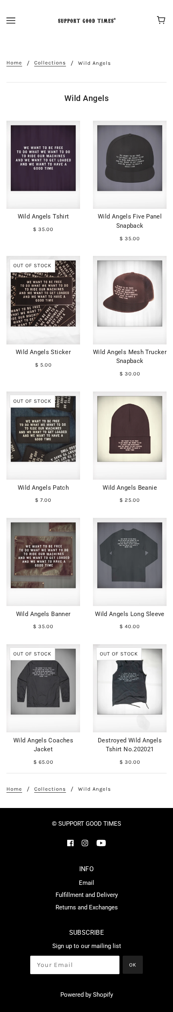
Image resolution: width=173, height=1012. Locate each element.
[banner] (86, 20)
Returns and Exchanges (87, 907)
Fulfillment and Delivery (87, 895)
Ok (132, 965)
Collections (50, 63)
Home (14, 63)
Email (86, 882)
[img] (70, 843)
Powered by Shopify (86, 994)
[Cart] (162, 20)
